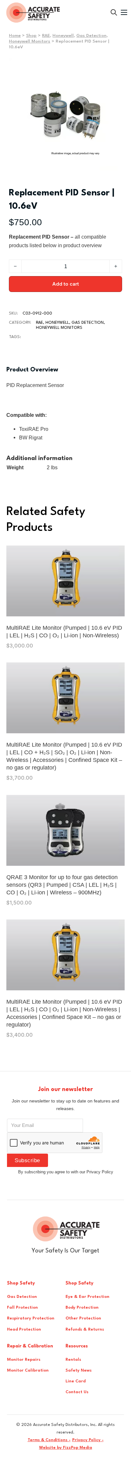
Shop (31, 35)
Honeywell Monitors (29, 41)
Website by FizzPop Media (65, 1448)
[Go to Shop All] (114, 12)
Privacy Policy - (88, 1440)
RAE (46, 35)
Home (15, 35)
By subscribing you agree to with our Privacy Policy (65, 1172)
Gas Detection (91, 35)
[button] (113, 66)
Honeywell (63, 35)
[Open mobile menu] (124, 12)
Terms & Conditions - (49, 1440)
